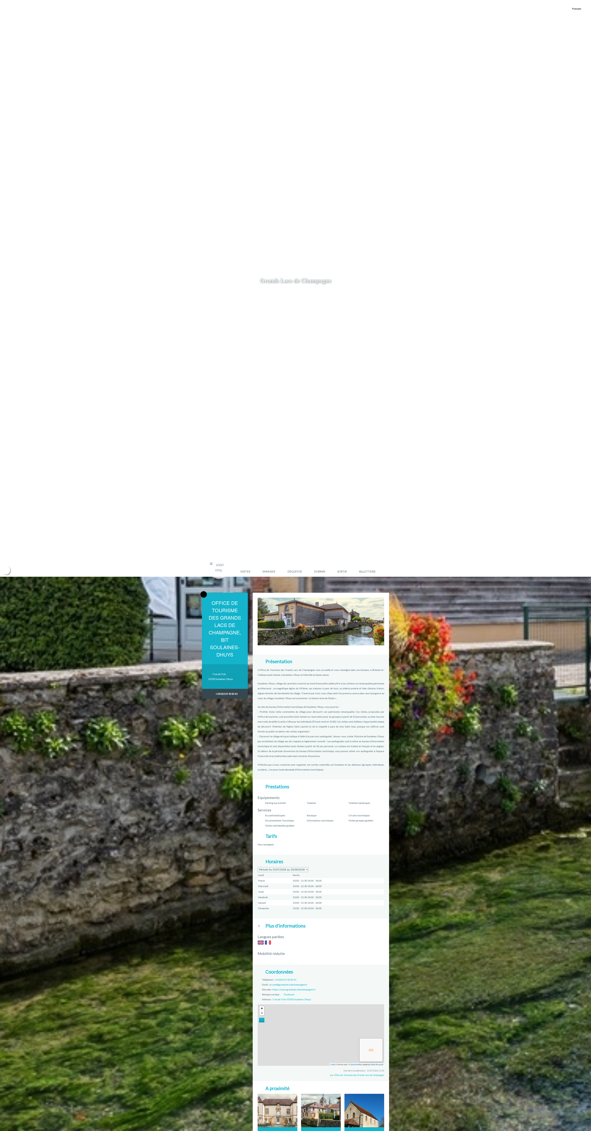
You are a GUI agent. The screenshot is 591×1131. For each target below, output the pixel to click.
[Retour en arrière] (203, 594)
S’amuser (268, 571)
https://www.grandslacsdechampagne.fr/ (294, 989)
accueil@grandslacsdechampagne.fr (288, 984)
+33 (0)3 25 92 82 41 (227, 693)
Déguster (294, 571)
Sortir (342, 571)
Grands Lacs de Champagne (295, 280)
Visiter (245, 571)
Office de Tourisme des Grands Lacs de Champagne (359, 1075)
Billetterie (367, 571)
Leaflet (332, 1064)
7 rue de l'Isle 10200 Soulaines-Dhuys (291, 999)
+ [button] (262, 1008)
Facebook (289, 994)
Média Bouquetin (377, 1064)
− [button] (262, 1013)
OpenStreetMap (356, 1064)
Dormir (319, 571)
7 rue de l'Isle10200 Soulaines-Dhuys (220, 676)
